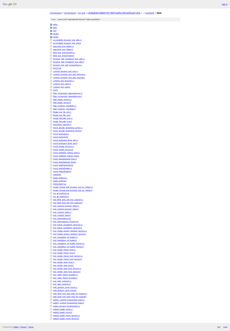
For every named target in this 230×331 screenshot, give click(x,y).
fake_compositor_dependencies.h (67, 96)
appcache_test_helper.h (63, 49)
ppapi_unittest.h (60, 181)
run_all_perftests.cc (61, 193)
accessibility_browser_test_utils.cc (67, 40)
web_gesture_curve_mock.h (65, 290)
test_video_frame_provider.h (65, 278)
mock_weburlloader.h (62, 171)
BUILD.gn (57, 68)
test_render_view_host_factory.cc (67, 268)
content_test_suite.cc (62, 84)
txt (218, 327)
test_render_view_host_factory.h (67, 271)
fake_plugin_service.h (62, 102)
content (149, 12)
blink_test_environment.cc (64, 52)
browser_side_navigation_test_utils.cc (69, 59)
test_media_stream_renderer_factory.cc (70, 231)
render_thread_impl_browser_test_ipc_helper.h (72, 190)
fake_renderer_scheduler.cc (64, 105)
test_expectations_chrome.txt (65, 221)
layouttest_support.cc (62, 124)
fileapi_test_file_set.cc (62, 112)
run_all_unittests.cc (61, 196)
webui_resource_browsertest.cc (66, 306)
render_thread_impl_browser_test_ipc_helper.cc (73, 187)
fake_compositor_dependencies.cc (68, 93)
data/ (55, 24)
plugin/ (56, 33)
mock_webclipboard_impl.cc (65, 159)
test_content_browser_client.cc (66, 206)
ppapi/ (55, 37)
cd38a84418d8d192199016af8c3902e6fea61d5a (113, 12)
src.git (81, 12)
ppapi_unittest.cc (60, 178)
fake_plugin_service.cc (62, 99)
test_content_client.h (62, 215)
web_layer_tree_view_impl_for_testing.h (69, 296)
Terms (31, 327)
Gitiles (16, 327)
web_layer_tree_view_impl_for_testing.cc (70, 293)
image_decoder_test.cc (63, 118)
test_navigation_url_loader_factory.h (68, 246)
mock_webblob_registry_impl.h (66, 156)
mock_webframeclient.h (63, 165)
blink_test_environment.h (63, 55)
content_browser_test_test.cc (65, 71)
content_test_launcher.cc (63, 80)
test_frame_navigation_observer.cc (68, 224)
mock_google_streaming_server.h (67, 130)
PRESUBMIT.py (59, 184)
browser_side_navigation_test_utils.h (68, 62)
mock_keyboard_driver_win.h (65, 143)
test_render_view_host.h (63, 265)
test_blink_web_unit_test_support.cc (68, 199)
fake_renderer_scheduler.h (64, 109)
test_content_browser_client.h (66, 209)
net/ (55, 30)
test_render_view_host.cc (63, 262)
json (225, 327)
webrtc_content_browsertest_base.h (68, 303)
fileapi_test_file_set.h (62, 115)
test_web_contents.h (62, 284)
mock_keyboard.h (60, 137)
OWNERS (57, 174)
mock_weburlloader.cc (62, 168)
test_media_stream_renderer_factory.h (69, 234)
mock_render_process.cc (63, 146)
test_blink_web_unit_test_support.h (68, 203)
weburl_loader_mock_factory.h (66, 318)
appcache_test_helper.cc (63, 46)
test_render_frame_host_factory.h (67, 259)
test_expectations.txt (62, 218)
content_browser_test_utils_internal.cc (69, 74)
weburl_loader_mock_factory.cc (66, 315)
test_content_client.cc (62, 212)
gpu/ (55, 27)
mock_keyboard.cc (61, 134)
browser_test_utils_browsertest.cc (67, 65)
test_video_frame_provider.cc (65, 274)
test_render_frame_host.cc (64, 249)
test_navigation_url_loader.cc (65, 237)
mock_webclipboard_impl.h (64, 162)
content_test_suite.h (61, 87)
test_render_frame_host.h (64, 253)
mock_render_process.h (63, 149)
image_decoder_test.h (62, 121)
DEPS (55, 90)
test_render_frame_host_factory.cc (68, 256)
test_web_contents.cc (62, 281)
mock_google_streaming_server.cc (68, 127)
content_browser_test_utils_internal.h (69, 77)
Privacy (23, 327)
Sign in (224, 4)
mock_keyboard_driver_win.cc (65, 140)
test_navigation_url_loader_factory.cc (69, 243)
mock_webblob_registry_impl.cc (66, 152)
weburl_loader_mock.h (62, 312)
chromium (56, 12)
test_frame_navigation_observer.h (67, 228)
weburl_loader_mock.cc (63, 309)
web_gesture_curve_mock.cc (65, 287)
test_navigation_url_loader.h (65, 240)
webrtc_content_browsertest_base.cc (69, 300)
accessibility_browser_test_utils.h (67, 43)
